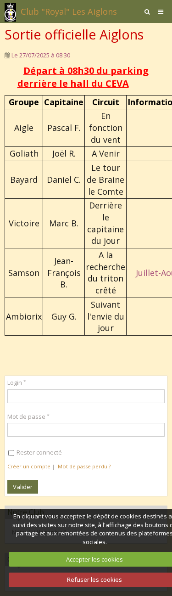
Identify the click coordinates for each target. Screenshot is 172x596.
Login (14, 382)
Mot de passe (26, 416)
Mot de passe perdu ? (84, 466)
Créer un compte (28, 466)
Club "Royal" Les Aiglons (69, 11)
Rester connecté (39, 452)
